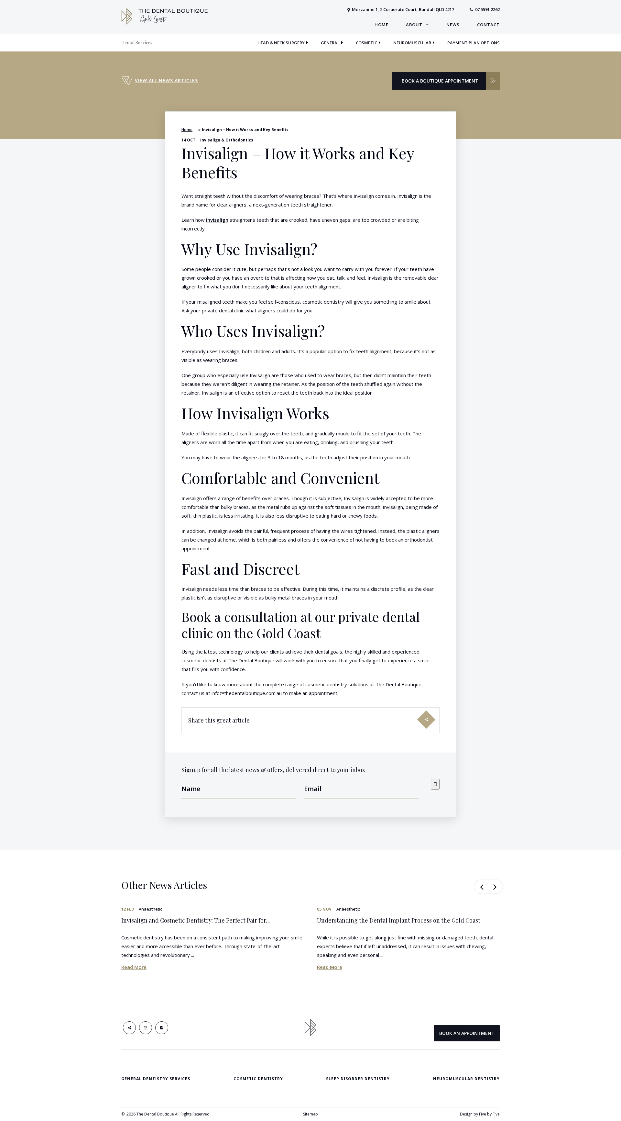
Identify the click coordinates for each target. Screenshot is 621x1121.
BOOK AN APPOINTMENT (467, 1033)
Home (186, 129)
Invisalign (217, 220)
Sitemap (310, 1114)
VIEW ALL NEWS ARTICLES (166, 80)
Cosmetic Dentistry (258, 1079)
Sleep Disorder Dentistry (358, 1079)
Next (495, 886)
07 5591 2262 (487, 9)
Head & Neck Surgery (281, 43)
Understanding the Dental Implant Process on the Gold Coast (398, 920)
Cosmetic (366, 43)
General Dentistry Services (155, 1079)
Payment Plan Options (473, 43)
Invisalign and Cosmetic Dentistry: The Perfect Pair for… (195, 920)
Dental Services (136, 42)
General (330, 43)
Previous (481, 886)
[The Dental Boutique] (164, 16)
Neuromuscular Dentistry (466, 1079)
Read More (134, 967)
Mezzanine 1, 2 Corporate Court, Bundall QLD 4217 (403, 9)
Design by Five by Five (480, 1114)
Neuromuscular (412, 43)
